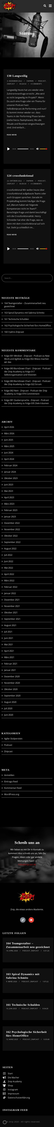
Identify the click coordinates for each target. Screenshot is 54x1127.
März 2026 (9, 433)
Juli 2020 (8, 708)
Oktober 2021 (11, 612)
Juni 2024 (8, 452)
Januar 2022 (10, 593)
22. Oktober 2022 (14, 181)
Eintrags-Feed (11, 781)
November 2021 (12, 606)
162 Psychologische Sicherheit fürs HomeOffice (27, 325)
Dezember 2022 (12, 523)
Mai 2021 (8, 644)
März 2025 (9, 446)
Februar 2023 (10, 510)
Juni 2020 (8, 714)
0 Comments (36, 84)
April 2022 (9, 574)
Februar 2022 (10, 586)
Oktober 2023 (11, 478)
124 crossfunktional (20, 175)
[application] (27, 148)
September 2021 (12, 618)
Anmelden (9, 775)
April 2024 (9, 459)
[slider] (43, 151)
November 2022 (12, 529)
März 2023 (9, 503)
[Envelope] (31, 920)
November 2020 (12, 682)
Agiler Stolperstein (13, 738)
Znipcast (11, 84)
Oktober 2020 (11, 689)
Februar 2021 (10, 663)
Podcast (42, 81)
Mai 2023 (8, 491)
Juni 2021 (8, 638)
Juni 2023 (8, 484)
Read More (12, 135)
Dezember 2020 (12, 676)
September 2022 (12, 542)
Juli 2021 (8, 631)
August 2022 (10, 548)
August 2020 (10, 702)
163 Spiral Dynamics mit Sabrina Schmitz (24, 312)
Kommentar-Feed (12, 787)
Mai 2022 (8, 567)
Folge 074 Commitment (28, 393)
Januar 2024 (10, 471)
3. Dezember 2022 (14, 81)
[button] (4, 1122)
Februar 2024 (10, 465)
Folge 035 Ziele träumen (37, 403)
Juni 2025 (8, 439)
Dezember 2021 (12, 599)
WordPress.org (11, 794)
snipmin (30, 81)
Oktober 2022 (11, 535)
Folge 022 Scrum (33, 384)
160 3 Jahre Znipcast (14, 331)
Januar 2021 (10, 670)
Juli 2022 (8, 555)
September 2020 (12, 695)
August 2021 (10, 625)
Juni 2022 (8, 561)
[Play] (8, 149)
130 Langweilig (17, 75)
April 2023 (9, 497)
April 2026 (9, 427)
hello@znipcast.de (27, 864)
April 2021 (9, 650)
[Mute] (37, 149)
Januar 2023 (10, 516)
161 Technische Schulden (16, 319)
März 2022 (9, 580)
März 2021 (9, 657)
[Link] (23, 920)
